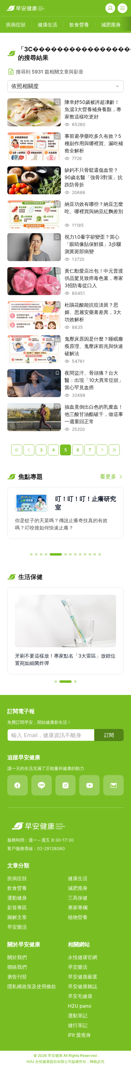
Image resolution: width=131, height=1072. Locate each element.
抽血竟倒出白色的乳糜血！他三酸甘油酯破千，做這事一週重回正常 (94, 414)
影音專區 (17, 907)
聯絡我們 (17, 967)
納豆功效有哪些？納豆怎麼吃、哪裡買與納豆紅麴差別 (94, 207)
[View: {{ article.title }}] (34, 113)
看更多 (108, 476)
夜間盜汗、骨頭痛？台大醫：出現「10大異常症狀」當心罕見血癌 (94, 380)
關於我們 (17, 957)
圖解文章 (17, 917)
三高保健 (77, 898)
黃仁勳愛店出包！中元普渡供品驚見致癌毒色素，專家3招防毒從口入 (94, 278)
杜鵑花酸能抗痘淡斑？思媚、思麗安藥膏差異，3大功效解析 (93, 312)
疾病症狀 (17, 878)
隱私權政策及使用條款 (31, 986)
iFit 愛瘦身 (79, 1035)
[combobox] (65, 86)
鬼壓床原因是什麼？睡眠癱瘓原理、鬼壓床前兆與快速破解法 (94, 346)
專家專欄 (77, 907)
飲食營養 (17, 888)
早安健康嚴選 (82, 977)
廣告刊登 (17, 977)
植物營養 (77, 917)
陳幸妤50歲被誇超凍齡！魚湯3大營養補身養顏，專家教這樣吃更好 (93, 109)
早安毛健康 (80, 996)
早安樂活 (17, 927)
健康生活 (77, 878)
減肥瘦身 (77, 888)
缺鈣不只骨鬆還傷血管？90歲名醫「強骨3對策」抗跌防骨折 (93, 177)
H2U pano (79, 1006)
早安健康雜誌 (82, 986)
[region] (65, 517)
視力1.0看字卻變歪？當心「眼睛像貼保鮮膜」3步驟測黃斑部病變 (93, 244)
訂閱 (109, 735)
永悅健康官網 (82, 957)
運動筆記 (77, 1015)
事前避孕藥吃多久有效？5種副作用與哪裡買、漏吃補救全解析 (94, 143)
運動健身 (17, 898)
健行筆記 (77, 1025)
